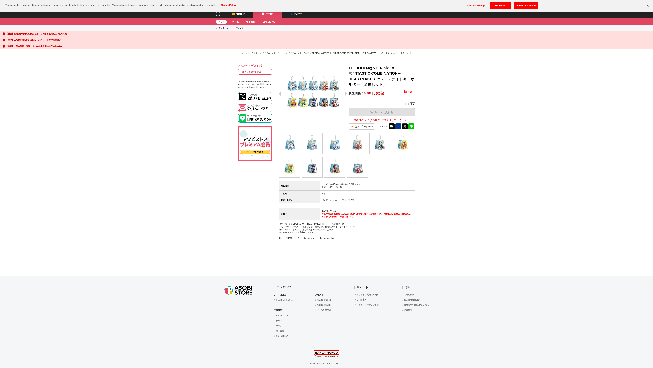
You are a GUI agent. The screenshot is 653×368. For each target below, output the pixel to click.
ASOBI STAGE (324, 305)
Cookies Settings (476, 5)
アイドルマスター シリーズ (273, 53)
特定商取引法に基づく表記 (416, 305)
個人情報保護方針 (412, 299)
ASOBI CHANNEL (284, 300)
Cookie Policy (228, 5)
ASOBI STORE (283, 315)
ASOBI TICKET (324, 300)
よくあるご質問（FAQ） (367, 294)
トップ (242, 53)
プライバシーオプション (367, 305)
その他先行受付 (324, 310)
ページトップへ (642, 265)
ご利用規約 (409, 294)
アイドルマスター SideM (298, 53)
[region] (326, 6)
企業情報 (408, 310)
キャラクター (224, 28)
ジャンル (239, 28)
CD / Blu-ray (269, 22)
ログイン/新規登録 (251, 72)
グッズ (221, 22)
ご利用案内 (361, 299)
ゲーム (235, 22)
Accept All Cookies (526, 5)
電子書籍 (250, 22)
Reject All (500, 5)
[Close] (647, 5)
